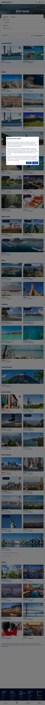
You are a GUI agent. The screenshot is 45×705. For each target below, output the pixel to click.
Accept (35, 162)
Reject (28, 162)
